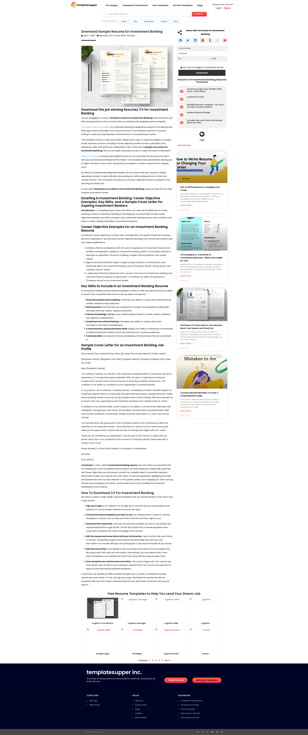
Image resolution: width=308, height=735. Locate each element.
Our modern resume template (95, 127)
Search (199, 14)
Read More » (186, 205)
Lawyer (205, 653)
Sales (135, 21)
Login (218, 8)
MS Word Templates (183, 5)
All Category (112, 5)
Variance (164, 21)
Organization (149, 21)
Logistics (205, 623)
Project (124, 21)
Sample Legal (102, 653)
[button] (180, 40)
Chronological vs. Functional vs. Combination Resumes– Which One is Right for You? (201, 257)
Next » (168, 660)
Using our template (90, 156)
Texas (176, 21)
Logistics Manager (137, 623)
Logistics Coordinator (102, 623)
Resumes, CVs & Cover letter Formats (117, 35)
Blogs (200, 5)
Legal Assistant (171, 653)
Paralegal (137, 653)
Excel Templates (160, 5)
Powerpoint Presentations (135, 5)
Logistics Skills (171, 623)
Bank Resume (184, 145)
